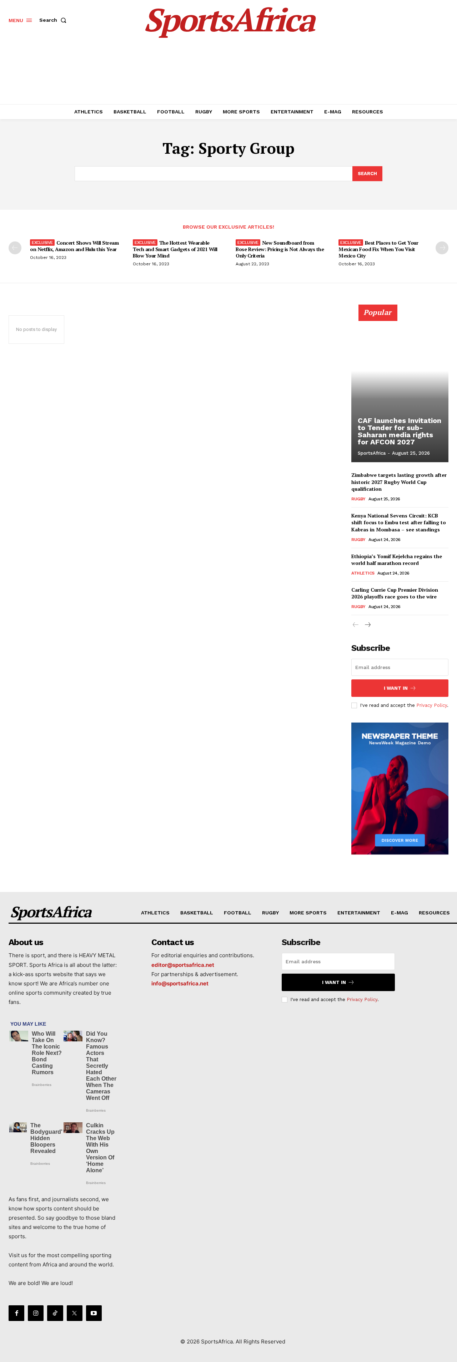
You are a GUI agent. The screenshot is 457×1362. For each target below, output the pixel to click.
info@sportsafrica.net (180, 983)
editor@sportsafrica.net (182, 964)
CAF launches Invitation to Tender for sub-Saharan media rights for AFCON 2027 (399, 431)
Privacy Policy (431, 705)
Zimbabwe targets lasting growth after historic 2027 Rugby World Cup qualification (399, 481)
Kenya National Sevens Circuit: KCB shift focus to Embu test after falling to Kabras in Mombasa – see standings (398, 522)
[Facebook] (16, 1313)
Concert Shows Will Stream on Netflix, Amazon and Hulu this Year (74, 245)
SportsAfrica (372, 453)
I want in (396, 688)
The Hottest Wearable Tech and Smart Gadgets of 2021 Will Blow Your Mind (175, 249)
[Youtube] (94, 1313)
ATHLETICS (363, 573)
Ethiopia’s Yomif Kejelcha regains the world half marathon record (396, 560)
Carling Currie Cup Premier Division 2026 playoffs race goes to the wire (394, 593)
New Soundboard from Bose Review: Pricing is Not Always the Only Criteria (280, 249)
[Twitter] (74, 1313)
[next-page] (442, 247)
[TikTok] (55, 1313)
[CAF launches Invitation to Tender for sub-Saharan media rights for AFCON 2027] (399, 387)
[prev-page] (15, 247)
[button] (54, 19)
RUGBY (358, 498)
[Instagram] (36, 1313)
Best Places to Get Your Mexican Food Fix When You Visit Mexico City (378, 249)
